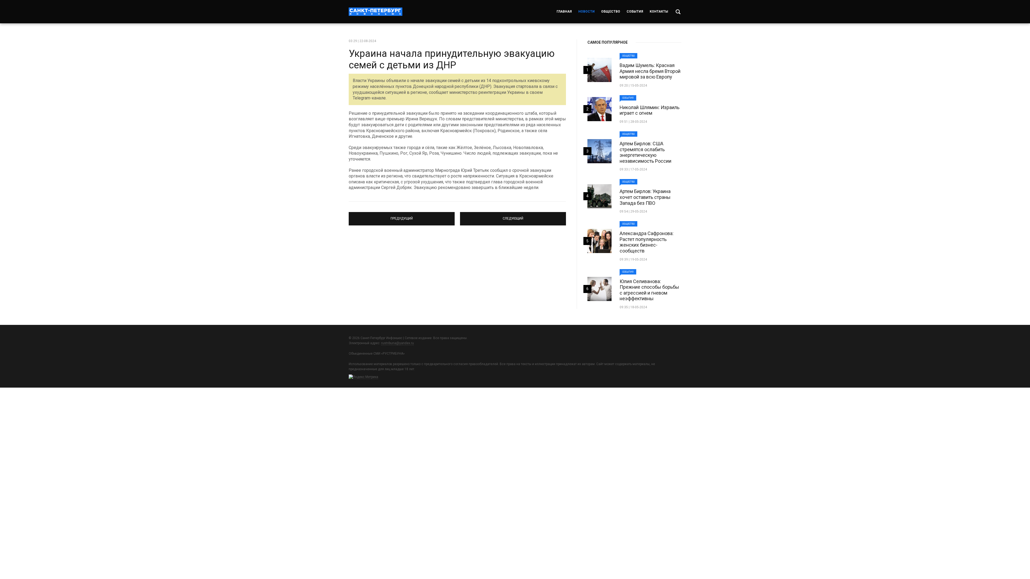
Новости (586, 11)
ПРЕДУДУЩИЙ (401, 216)
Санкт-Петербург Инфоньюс (375, 12)
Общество (610, 11)
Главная (564, 11)
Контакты (659, 11)
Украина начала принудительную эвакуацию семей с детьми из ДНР (452, 59)
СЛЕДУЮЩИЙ (513, 216)
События (635, 11)
